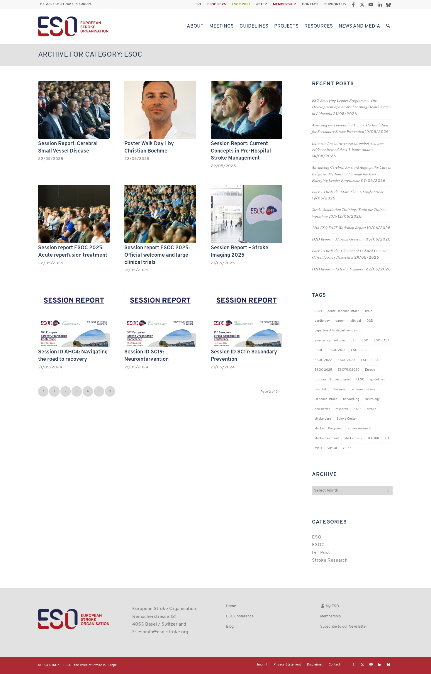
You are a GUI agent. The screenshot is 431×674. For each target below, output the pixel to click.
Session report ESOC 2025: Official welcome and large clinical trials (157, 255)
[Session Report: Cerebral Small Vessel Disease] (74, 110)
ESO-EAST (381, 340)
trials (318, 448)
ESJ (353, 340)
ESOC (319, 350)
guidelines (377, 379)
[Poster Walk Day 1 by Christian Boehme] (160, 110)
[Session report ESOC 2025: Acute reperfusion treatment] (74, 214)
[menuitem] (197, 4)
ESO (197, 4)
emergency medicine (330, 340)
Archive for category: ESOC (90, 54)
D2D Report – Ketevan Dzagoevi (338, 269)
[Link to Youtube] (370, 4)
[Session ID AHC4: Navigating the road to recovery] (74, 318)
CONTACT (310, 4)
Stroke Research (329, 560)
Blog (230, 627)
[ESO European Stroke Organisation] (74, 26)
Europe (370, 370)
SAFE (358, 409)
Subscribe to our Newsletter (343, 627)
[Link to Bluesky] (388, 4)
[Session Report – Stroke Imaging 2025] (246, 214)
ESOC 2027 (241, 4)
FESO (360, 379)
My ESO (332, 606)
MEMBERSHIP (284, 4)
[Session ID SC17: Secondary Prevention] (246, 318)
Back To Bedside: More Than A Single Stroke (348, 191)
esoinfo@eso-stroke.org (163, 632)
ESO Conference (240, 616)
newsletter (322, 409)
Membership (330, 616)
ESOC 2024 (370, 360)
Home (231, 606)
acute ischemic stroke (343, 311)
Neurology (372, 399)
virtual (332, 448)
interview (338, 389)
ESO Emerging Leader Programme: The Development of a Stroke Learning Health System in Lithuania (351, 106)
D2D (369, 321)
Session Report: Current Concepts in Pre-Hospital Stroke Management (241, 151)
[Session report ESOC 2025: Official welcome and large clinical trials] (160, 214)
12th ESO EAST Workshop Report (339, 227)
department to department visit (337, 330)
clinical (355, 321)
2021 (318, 311)
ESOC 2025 (323, 370)
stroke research (359, 428)
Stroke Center (347, 419)
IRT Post (321, 553)
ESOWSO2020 (348, 370)
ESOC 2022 (323, 360)
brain (368, 311)
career (340, 321)
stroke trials (353, 438)
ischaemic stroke (363, 389)
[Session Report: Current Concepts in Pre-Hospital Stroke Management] (246, 110)
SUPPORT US (335, 4)
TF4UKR (373, 438)
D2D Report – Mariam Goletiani (338, 239)
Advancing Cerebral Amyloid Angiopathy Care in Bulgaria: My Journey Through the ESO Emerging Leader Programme (351, 173)
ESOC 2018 (337, 350)
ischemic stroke (326, 399)
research (341, 409)
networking (351, 399)
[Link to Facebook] (353, 4)
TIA (387, 438)
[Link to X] (362, 4)
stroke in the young (328, 428)
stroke (371, 409)
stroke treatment (327, 438)
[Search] (388, 26)
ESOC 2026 (216, 4)
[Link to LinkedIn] (379, 4)
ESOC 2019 (359, 350)
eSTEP (261, 4)
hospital (320, 389)
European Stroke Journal (333, 379)
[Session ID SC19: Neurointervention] (160, 318)
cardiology (322, 321)
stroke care (323, 419)
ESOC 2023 (346, 360)
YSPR (346, 448)
